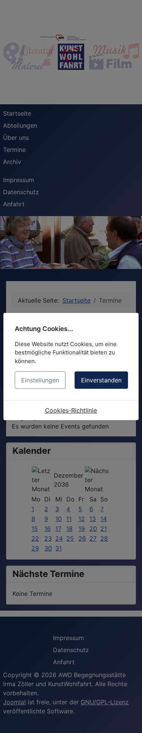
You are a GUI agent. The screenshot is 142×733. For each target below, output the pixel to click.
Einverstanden (101, 380)
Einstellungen (40, 380)
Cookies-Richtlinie (71, 410)
